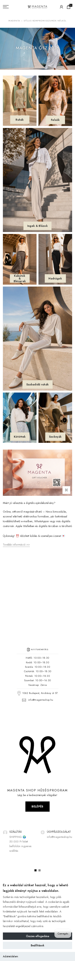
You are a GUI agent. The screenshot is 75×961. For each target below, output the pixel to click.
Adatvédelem (10, 956)
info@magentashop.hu (40, 700)
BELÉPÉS (37, 806)
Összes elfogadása (37, 936)
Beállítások (37, 945)
